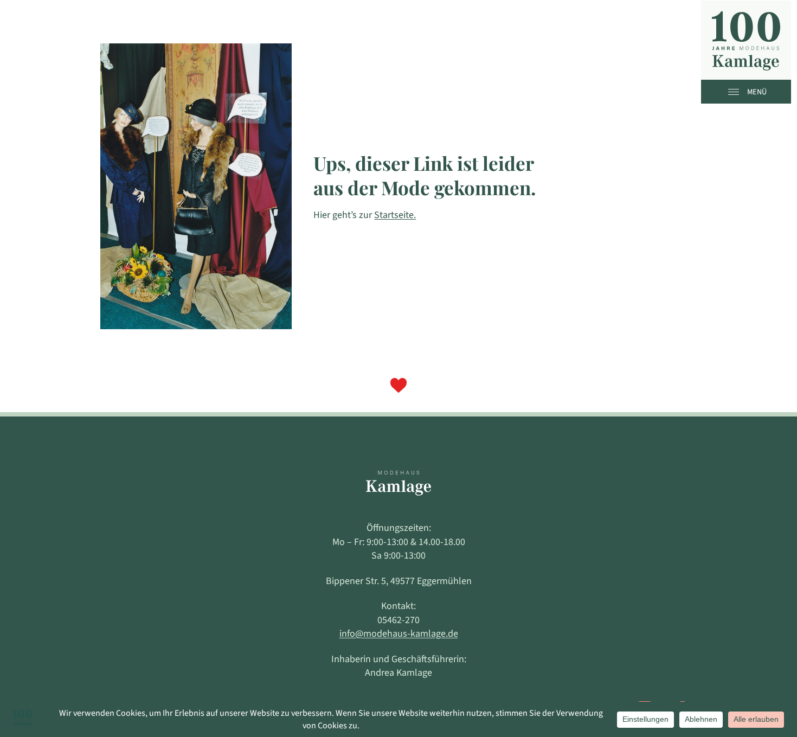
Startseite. (395, 215)
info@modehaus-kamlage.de (398, 633)
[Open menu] (736, 92)
